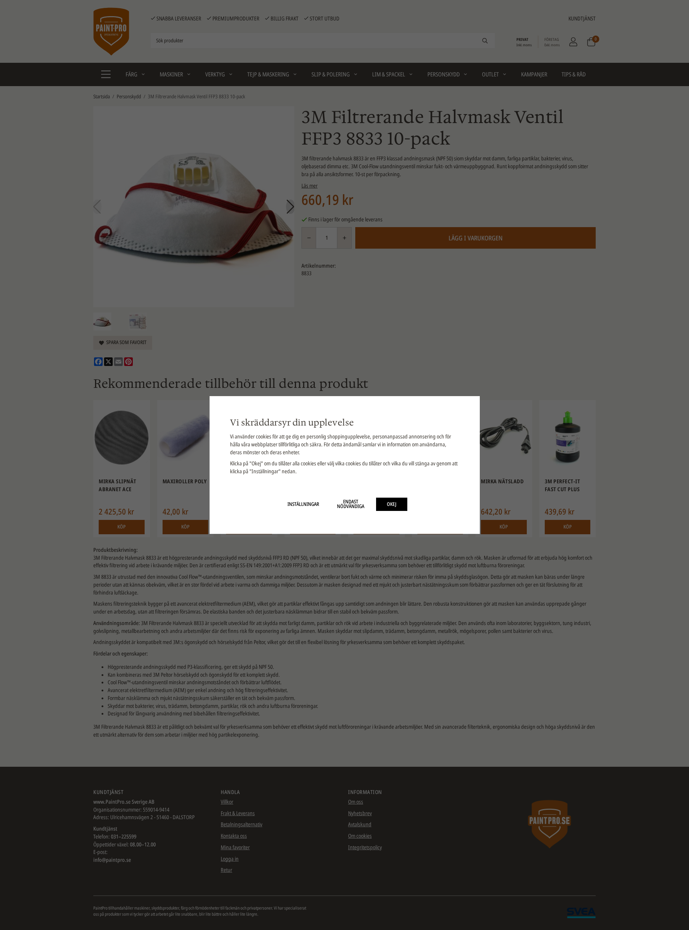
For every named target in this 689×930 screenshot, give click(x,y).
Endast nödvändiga (350, 504)
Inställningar (303, 504)
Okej (392, 504)
